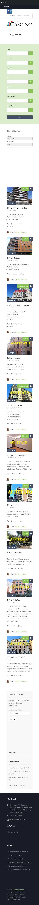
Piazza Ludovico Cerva (13, 308)
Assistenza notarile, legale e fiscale (20, 862)
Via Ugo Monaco (11, 210)
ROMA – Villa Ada (13, 600)
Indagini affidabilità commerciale (19, 870)
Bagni (8, 87)
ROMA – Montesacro (15, 405)
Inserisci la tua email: (16, 710)
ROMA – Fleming (13, 505)
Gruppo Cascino (18, 890)
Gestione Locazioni (15, 855)
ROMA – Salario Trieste (16, 657)
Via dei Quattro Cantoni (13, 360)
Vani (8, 77)
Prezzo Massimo (12, 106)
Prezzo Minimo (11, 96)
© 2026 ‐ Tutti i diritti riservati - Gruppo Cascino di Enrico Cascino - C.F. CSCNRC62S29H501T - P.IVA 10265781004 (17, 895)
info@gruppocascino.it (17, 819)
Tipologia (9, 58)
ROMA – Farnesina (14, 552)
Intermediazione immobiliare (18, 852)
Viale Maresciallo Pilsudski (14, 458)
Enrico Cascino (18, 232)
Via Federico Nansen (12, 260)
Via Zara (9, 660)
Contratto (9, 68)
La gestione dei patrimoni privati (19, 768)
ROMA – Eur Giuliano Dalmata (18, 305)
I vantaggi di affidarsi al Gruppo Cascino (18, 778)
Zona (8, 49)
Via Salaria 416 (11, 602)
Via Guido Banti (11, 507)
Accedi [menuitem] (3, 2)
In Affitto (11, 203)
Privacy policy (13, 832)
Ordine (9, 136)
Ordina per (10, 141)
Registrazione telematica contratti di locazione (19, 772)
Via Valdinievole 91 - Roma (14, 408)
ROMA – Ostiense (13, 258)
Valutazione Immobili (15, 859)
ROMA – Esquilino (14, 358)
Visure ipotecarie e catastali (17, 866)
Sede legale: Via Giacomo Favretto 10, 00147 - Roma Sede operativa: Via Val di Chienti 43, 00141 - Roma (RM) (21, 808)
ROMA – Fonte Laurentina (17, 208)
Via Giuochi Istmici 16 (13, 555)
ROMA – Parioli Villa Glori (16, 455)
